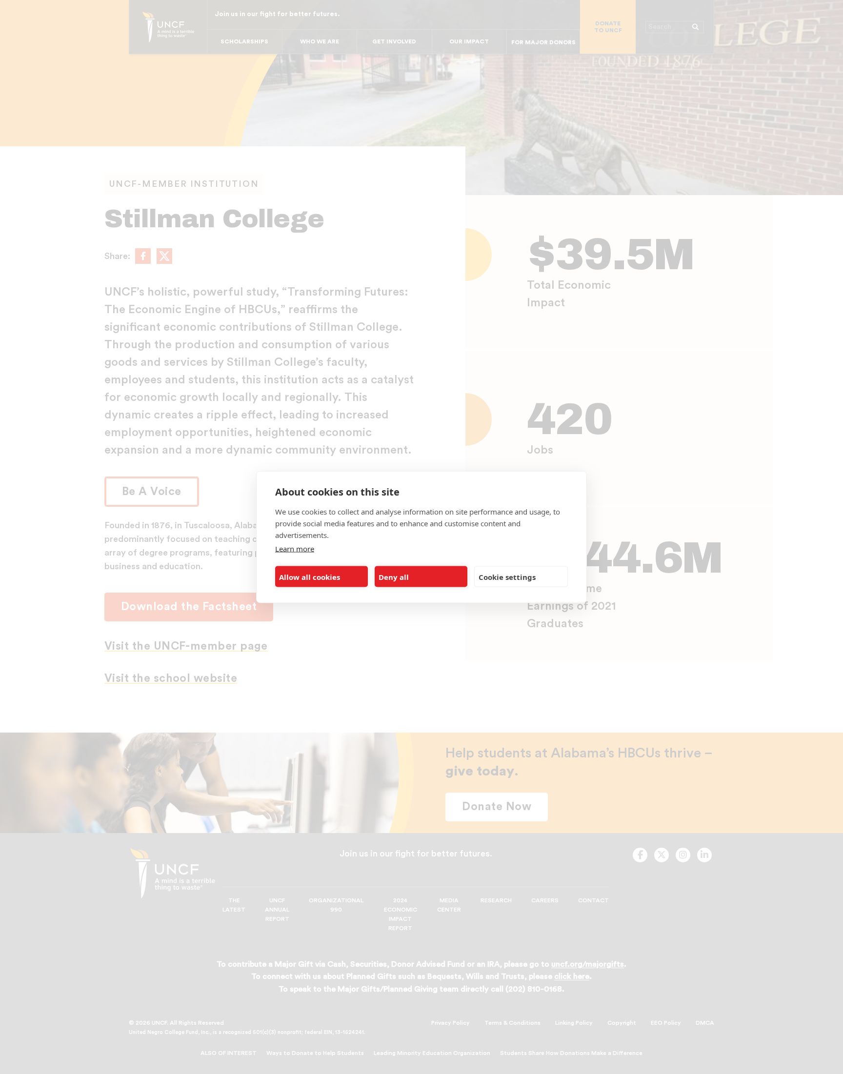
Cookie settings (507, 576)
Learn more (294, 549)
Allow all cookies (309, 576)
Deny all (394, 576)
